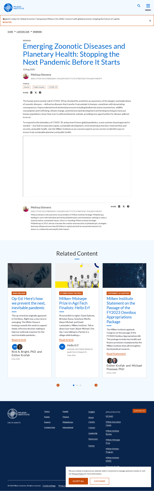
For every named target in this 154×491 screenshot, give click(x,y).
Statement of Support (119, 293)
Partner (91, 446)
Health (26, 87)
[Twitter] (36, 92)
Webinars (37, 32)
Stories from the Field (71, 293)
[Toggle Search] (138, 6)
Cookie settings (49, 485)
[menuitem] (52, 411)
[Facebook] (40, 92)
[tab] (73, 385)
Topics (47, 411)
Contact (91, 427)
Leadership (92, 433)
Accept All (78, 481)
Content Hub (23, 32)
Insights (91, 412)
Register (7, 22)
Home (10, 32)
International (68, 427)
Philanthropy (68, 422)
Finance (66, 417)
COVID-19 (53, 87)
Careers (91, 422)
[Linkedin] (31, 92)
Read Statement (116, 353)
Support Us (139, 411)
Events (47, 417)
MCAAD (109, 416)
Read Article (19, 339)
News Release (19, 293)
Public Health (39, 87)
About (91, 417)
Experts (47, 422)
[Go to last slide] (58, 385)
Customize (99, 481)
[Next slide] (96, 385)
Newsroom (93, 439)
